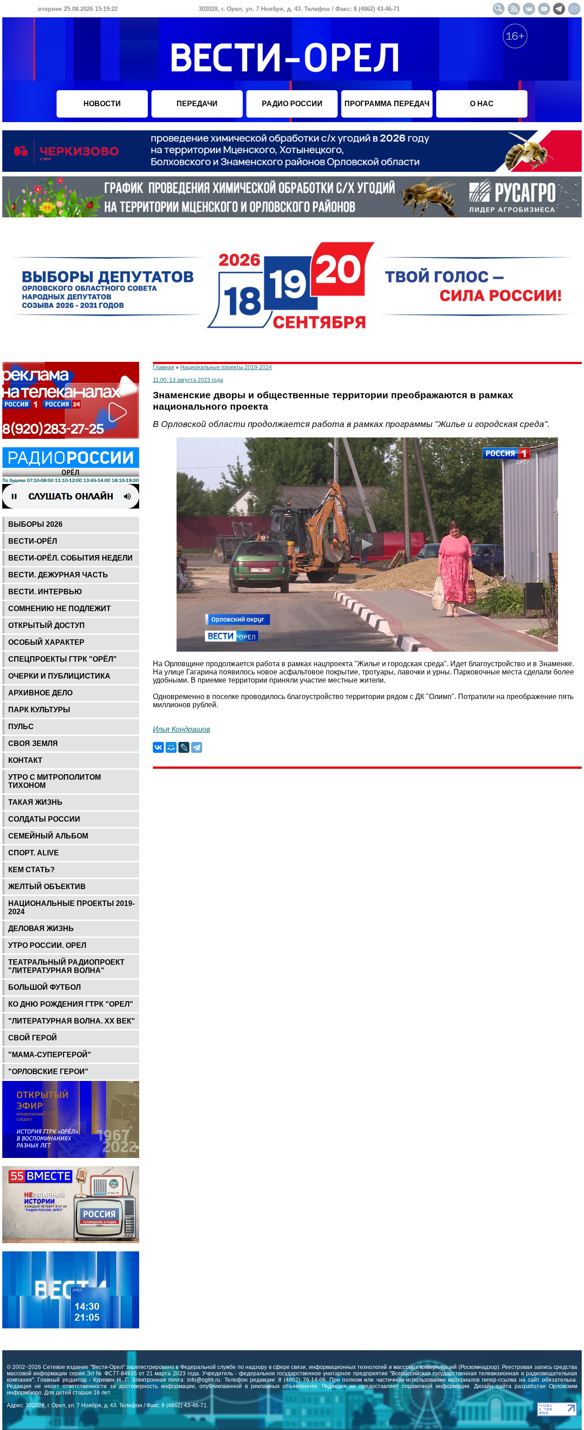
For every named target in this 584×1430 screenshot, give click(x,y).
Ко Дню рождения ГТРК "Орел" (70, 1004)
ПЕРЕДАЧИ (197, 104)
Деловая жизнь (41, 928)
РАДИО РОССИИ (292, 104)
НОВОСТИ (102, 104)
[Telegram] (196, 747)
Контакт (25, 760)
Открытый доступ (46, 625)
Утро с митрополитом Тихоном (54, 781)
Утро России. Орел (47, 945)
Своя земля (33, 743)
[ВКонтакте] (158, 747)
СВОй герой (32, 1038)
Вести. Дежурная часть (58, 575)
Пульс (21, 726)
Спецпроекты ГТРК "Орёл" (62, 659)
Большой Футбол (44, 987)
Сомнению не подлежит (59, 608)
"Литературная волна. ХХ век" (71, 1021)
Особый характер (46, 642)
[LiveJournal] (183, 747)
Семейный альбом (48, 836)
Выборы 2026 (35, 524)
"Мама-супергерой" (49, 1055)
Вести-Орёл (32, 541)
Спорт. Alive (33, 853)
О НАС (482, 104)
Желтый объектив (47, 886)
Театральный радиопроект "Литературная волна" (66, 966)
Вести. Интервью (45, 592)
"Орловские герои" (48, 1071)
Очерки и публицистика (59, 676)
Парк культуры (39, 710)
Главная (163, 367)
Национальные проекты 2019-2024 (71, 908)
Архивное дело (40, 693)
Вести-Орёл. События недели (70, 558)
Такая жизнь (35, 802)
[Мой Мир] (171, 747)
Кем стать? (31, 870)
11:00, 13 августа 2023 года (188, 380)
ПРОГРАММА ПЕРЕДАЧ (386, 104)
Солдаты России (44, 819)
